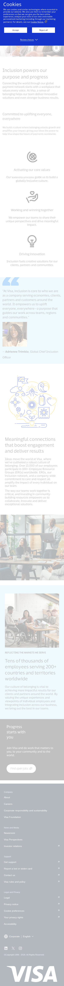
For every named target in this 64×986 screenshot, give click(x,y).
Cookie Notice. (37, 22)
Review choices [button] (27, 39)
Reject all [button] (43, 30)
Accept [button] (15, 30)
